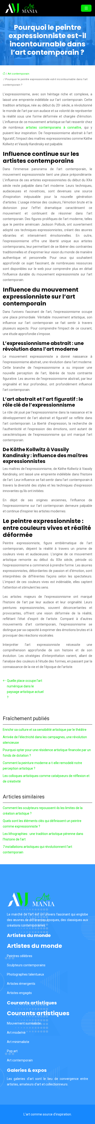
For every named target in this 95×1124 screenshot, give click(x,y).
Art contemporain (18, 73)
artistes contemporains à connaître (53, 127)
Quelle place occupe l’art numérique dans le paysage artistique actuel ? (25, 689)
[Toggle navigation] (86, 8)
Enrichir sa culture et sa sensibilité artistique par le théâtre (44, 729)
